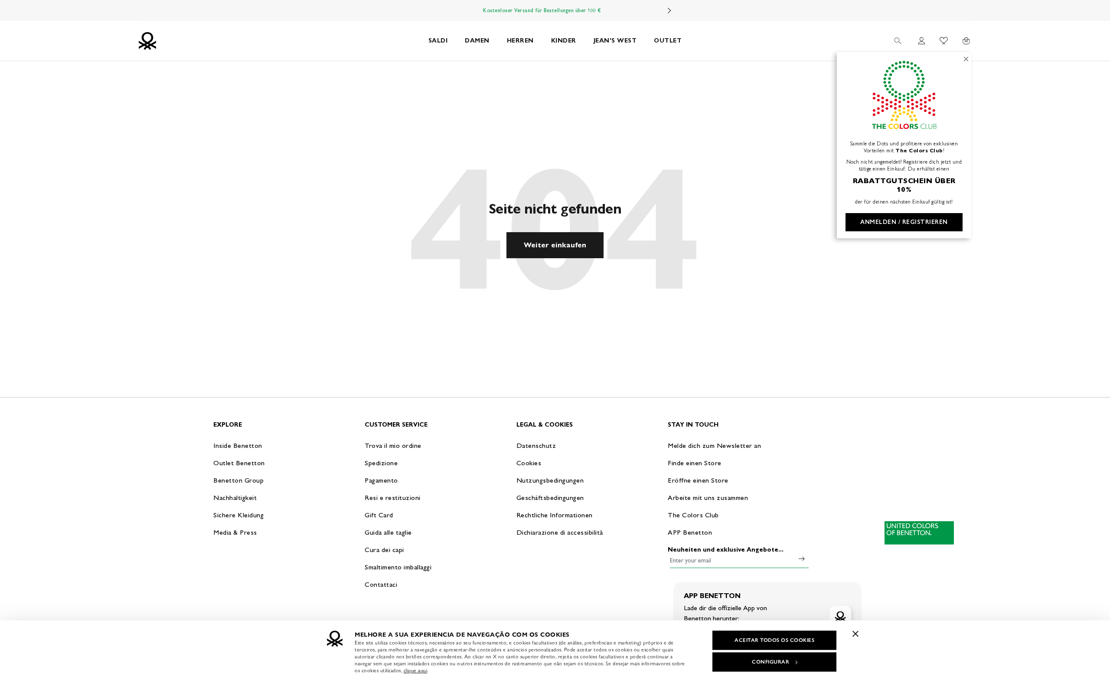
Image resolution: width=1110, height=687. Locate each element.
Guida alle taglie (388, 532)
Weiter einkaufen (555, 245)
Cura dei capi (384, 550)
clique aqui (416, 670)
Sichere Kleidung (238, 515)
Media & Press (235, 532)
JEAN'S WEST (615, 40)
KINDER (563, 40)
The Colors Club (693, 515)
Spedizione (381, 463)
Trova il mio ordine (393, 445)
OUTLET (668, 40)
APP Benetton (690, 532)
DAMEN (477, 40)
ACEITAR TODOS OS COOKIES (774, 640)
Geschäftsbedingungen (550, 497)
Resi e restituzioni (393, 497)
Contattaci (381, 584)
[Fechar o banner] (855, 634)
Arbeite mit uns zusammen (708, 497)
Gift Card (379, 515)
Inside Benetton (237, 445)
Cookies (529, 463)
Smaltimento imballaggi (398, 567)
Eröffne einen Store (698, 480)
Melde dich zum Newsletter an (714, 445)
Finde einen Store (695, 463)
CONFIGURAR (770, 662)
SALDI (438, 40)
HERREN (520, 40)
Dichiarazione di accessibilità (559, 532)
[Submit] (802, 558)
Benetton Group (238, 480)
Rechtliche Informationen (554, 515)
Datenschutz (536, 445)
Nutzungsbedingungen (550, 480)
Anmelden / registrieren (904, 222)
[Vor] (669, 10)
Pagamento (381, 480)
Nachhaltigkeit (235, 497)
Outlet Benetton (239, 463)
